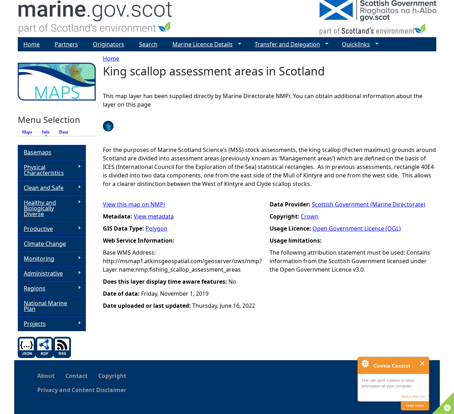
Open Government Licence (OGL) (356, 228)
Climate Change (45, 244)
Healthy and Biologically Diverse (37, 208)
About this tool (413, 396)
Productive (35, 229)
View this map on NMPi (134, 204)
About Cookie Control (365, 363)
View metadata (154, 216)
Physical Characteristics (41, 170)
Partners (66, 44)
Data (63, 132)
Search (148, 44)
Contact (76, 376)
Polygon (156, 228)
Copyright (112, 376)
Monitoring (36, 259)
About (46, 376)
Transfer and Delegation (284, 44)
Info (47, 132)
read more (415, 405)
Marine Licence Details (200, 44)
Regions (31, 288)
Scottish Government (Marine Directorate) (368, 204)
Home (111, 58)
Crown (310, 216)
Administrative (40, 274)
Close (422, 363)
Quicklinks (353, 44)
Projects (32, 324)
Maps (27, 132)
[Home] (95, 18)
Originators (108, 44)
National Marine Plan (45, 306)
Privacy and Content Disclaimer (81, 390)
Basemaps (37, 152)
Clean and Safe (40, 188)
